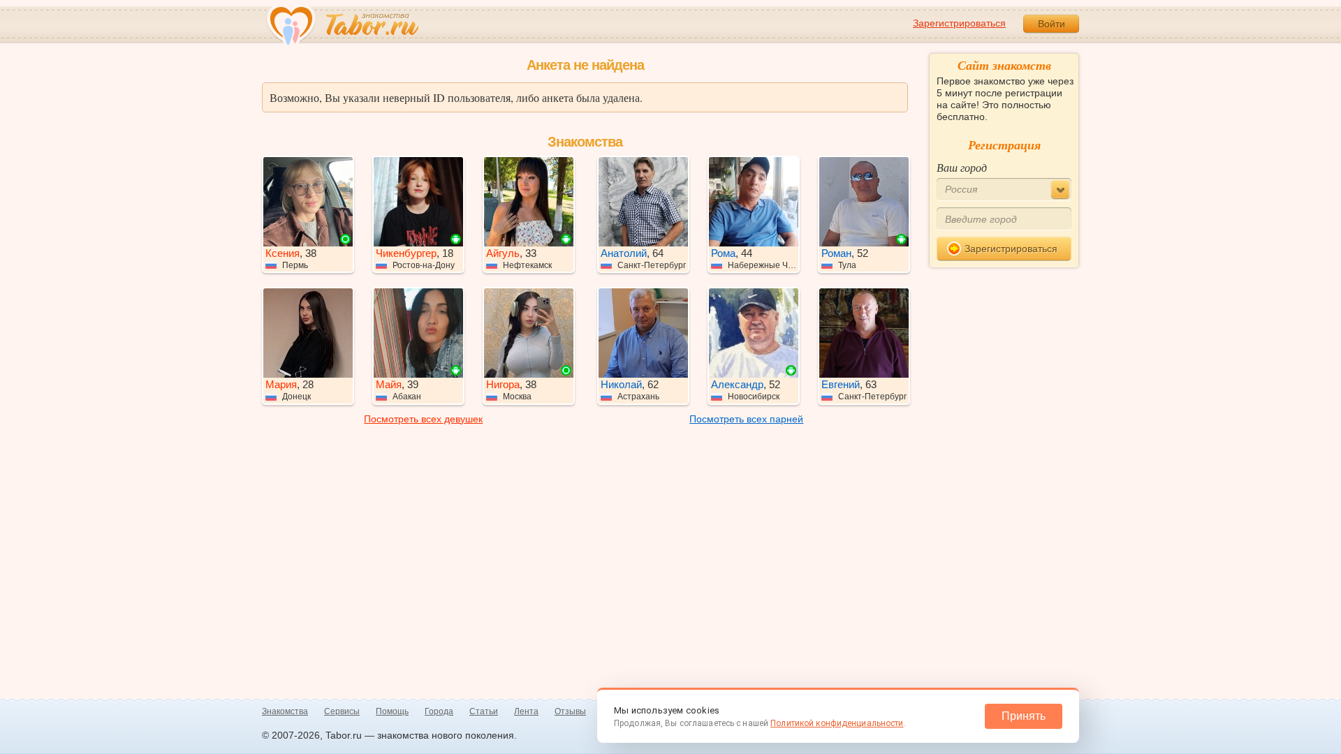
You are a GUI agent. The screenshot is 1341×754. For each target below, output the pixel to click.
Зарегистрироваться (959, 23)
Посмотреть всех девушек (423, 418)
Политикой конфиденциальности (836, 723)
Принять (1024, 716)
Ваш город (962, 167)
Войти (1051, 23)
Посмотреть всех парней (746, 418)
